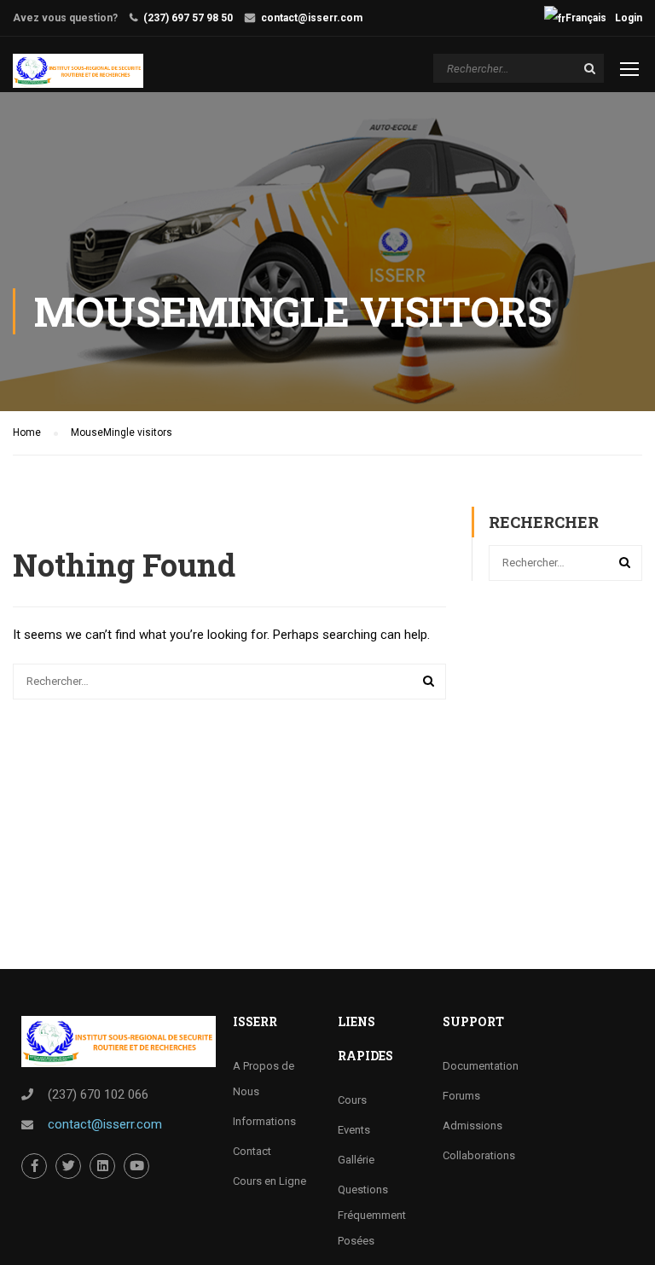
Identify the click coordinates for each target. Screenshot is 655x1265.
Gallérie (356, 1159)
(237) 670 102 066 (98, 1094)
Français (585, 18)
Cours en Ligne (269, 1181)
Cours (352, 1100)
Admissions (472, 1125)
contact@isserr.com (311, 18)
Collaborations (479, 1155)
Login (628, 18)
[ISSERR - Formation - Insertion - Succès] (78, 71)
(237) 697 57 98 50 (188, 18)
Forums (461, 1095)
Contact (252, 1151)
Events (354, 1129)
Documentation (481, 1065)
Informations (264, 1121)
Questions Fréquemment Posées (372, 1215)
